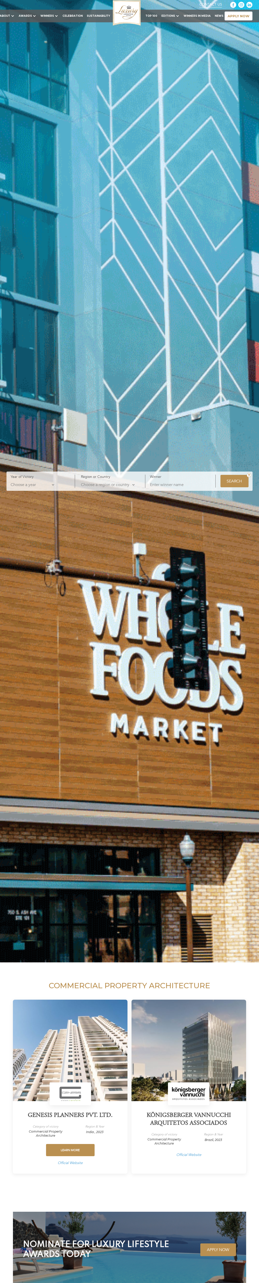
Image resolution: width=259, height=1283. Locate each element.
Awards (25, 16)
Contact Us (210, 4)
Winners (47, 16)
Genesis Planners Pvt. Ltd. (70, 1116)
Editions (168, 16)
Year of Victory (22, 477)
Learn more (70, 1150)
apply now (238, 16)
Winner (155, 477)
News (219, 16)
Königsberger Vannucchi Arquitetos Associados (189, 1119)
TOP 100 (151, 16)
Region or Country (95, 477)
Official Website (70, 1162)
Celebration (72, 16)
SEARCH (234, 481)
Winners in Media (197, 16)
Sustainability (98, 16)
